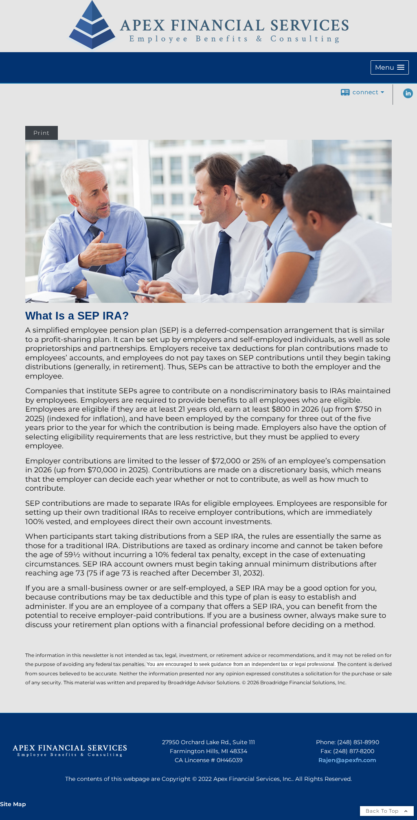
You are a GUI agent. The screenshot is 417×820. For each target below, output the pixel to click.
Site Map (13, 804)
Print (41, 133)
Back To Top (383, 811)
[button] (390, 67)
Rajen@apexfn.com (347, 760)
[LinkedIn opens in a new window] (408, 96)
